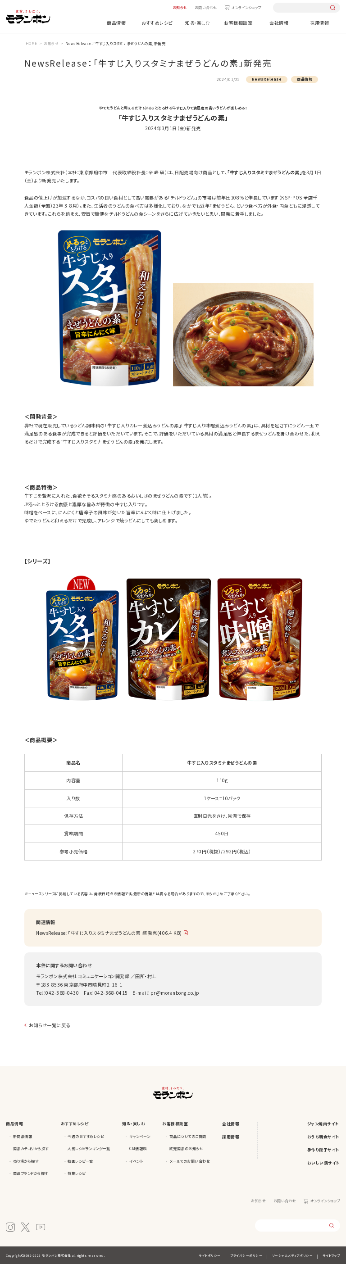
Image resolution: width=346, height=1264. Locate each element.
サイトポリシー (210, 1255)
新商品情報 (22, 1136)
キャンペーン (139, 1136)
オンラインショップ (246, 7)
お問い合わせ (206, 7)
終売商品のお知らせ (186, 1148)
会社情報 (278, 22)
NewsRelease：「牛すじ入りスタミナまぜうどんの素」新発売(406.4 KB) (109, 932)
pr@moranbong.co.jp (175, 992)
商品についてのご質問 (187, 1136)
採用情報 (319, 22)
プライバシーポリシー (246, 1255)
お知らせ (180, 7)
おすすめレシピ (157, 22)
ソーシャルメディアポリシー (292, 1255)
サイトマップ (331, 1255)
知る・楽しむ (197, 22)
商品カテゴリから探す (31, 1148)
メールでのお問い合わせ (189, 1161)
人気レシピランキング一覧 (89, 1148)
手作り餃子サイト (323, 1150)
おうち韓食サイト (323, 1137)
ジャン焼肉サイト (323, 1124)
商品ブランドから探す (30, 1173)
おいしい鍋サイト (323, 1163)
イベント (136, 1161)
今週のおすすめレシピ (86, 1136)
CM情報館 (138, 1148)
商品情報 (116, 22)
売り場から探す (26, 1161)
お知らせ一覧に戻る (49, 1025)
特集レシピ (77, 1173)
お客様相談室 (238, 22)
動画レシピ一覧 (80, 1161)
